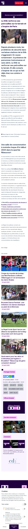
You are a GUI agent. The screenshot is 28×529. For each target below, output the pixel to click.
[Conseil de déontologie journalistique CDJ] (14, 461)
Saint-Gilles (14, 393)
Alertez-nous (19, 3)
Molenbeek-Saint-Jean (16, 389)
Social (20, 385)
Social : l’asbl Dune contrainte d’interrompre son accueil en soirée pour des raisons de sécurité (13, 209)
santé (6, 385)
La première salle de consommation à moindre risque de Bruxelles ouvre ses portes (12, 215)
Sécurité (13, 385)
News (5, 393)
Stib (5, 389)
